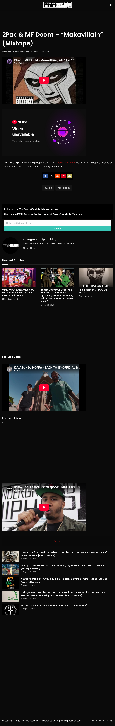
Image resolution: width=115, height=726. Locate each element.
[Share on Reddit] (57, 176)
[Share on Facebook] (45, 176)
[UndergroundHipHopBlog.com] (57, 5)
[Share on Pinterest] (63, 176)
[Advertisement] (57, 19)
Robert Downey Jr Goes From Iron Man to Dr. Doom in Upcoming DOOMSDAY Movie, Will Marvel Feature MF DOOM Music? (57, 295)
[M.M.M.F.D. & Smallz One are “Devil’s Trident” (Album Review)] (10, 609)
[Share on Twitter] (51, 176)
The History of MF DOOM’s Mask (93, 291)
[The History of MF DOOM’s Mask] (96, 277)
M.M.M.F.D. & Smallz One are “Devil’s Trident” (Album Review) (54, 605)
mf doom (64, 187)
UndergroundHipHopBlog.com (67, 720)
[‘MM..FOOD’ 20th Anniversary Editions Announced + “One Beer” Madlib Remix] (19, 277)
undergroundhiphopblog (18, 51)
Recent (57, 541)
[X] (27, 248)
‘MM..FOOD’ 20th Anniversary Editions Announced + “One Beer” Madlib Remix (18, 292)
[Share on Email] (69, 176)
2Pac (49, 187)
